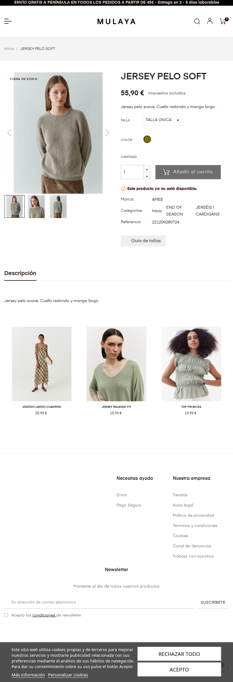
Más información (28, 674)
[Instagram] (121, 629)
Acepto (179, 669)
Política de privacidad (193, 516)
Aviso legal (183, 505)
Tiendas (180, 495)
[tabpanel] (41, 377)
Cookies (181, 536)
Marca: (127, 199)
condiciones (44, 615)
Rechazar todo (179, 654)
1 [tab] (113, 431)
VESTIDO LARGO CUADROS (41, 407)
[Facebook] (112, 629)
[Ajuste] (210, 22)
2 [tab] (119, 431)
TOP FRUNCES (191, 407)
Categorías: (132, 211)
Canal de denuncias (192, 546)
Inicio (157, 211)
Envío (121, 495)
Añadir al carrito (193, 172)
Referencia (131, 222)
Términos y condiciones (195, 526)
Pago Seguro (129, 505)
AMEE (157, 200)
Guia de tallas (146, 241)
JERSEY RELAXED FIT (116, 407)
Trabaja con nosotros (193, 556)
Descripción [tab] (20, 273)
